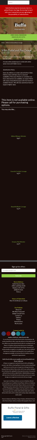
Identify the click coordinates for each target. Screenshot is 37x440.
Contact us (18, 315)
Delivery (18, 317)
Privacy (18, 319)
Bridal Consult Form (19, 313)
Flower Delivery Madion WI (16, 400)
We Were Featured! (18, 311)
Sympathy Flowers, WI (29, 400)
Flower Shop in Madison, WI (20, 398)
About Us (19, 309)
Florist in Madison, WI (7, 398)
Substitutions (18, 321)
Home (2, 42)
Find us (18, 292)
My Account (18, 323)
